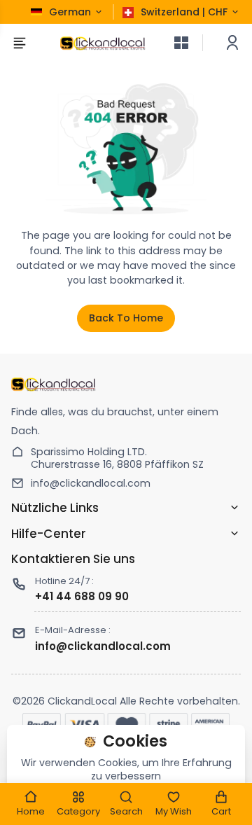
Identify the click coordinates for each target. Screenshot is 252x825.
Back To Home (126, 318)
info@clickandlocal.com (90, 483)
